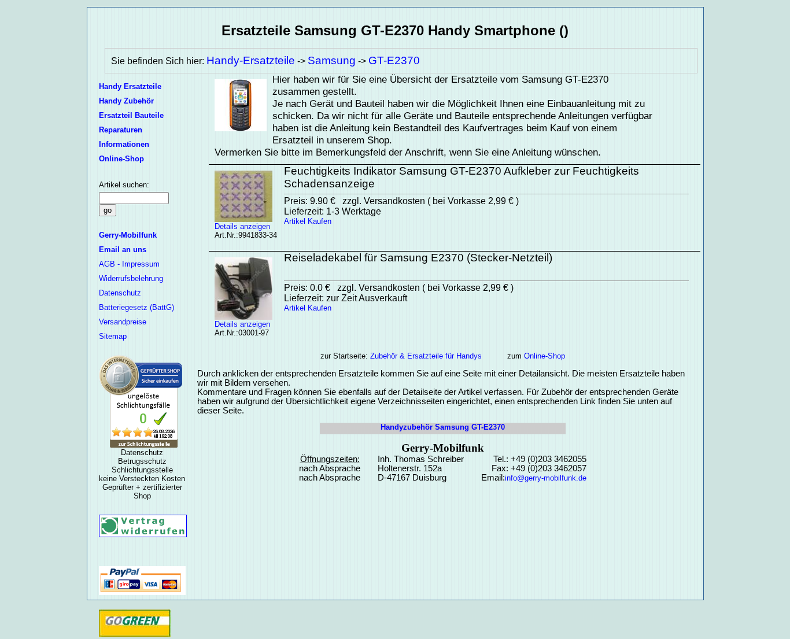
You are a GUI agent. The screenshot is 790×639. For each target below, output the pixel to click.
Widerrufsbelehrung (131, 278)
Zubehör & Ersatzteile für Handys (426, 356)
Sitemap (113, 336)
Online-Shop (544, 356)
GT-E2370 (394, 60)
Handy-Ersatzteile (250, 60)
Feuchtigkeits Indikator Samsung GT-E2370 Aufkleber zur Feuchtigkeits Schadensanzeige (461, 177)
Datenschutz (120, 293)
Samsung (332, 60)
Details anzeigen (242, 226)
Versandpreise (122, 321)
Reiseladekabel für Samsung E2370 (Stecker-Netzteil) (418, 258)
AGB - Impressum (129, 264)
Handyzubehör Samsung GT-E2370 (443, 427)
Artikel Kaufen (307, 221)
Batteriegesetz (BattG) (136, 307)
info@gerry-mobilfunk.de (545, 478)
